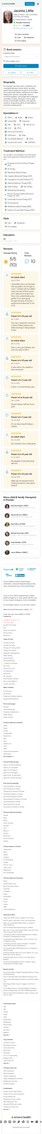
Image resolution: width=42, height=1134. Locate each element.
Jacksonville (7, 849)
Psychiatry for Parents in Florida (13, 807)
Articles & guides (8, 1084)
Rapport (6, 1032)
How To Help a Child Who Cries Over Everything (19, 920)
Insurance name (9, 53)
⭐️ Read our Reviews (10, 663)
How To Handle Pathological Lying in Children (18, 927)
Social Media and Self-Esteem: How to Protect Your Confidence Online (20, 940)
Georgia (6, 825)
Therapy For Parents (10, 650)
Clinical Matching (9, 661)
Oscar (5, 902)
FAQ (4, 628)
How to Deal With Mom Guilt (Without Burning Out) (20, 977)
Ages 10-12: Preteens (10, 770)
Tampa (5, 854)
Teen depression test (10, 1102)
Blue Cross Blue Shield (10, 886)
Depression (7, 736)
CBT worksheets (8, 1071)
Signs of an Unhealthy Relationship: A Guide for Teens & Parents (19, 924)
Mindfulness (7, 1022)
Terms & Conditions (9, 630)
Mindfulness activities (10, 1081)
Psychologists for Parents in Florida (15, 799)
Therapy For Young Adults (11, 648)
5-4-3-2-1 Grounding (10, 1055)
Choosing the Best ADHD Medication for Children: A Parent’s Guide (20, 949)
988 (31, 610)
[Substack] (36, 1121)
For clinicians (7, 676)
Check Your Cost (9, 668)
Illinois (5, 820)
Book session (22, 66)
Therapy (6, 707)
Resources (6, 673)
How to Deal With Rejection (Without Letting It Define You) (20, 980)
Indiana (5, 841)
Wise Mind (6, 1053)
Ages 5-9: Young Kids (10, 767)
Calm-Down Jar (8, 1061)
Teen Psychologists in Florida (12, 796)
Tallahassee (7, 870)
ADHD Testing (7, 655)
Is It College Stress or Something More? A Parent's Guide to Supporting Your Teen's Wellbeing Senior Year (20, 989)
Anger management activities (13, 1078)
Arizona (5, 833)
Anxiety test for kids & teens (12, 1091)
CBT (4, 1007)
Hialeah (5, 862)
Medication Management (11, 653)
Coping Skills (7, 733)
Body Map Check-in (9, 1045)
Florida (5, 815)
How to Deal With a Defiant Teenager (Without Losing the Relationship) (21, 973)
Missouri (6, 831)
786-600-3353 (8, 622)
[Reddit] (23, 1121)
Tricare (5, 904)
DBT (4, 1009)
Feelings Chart (8, 1058)
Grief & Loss (7, 743)
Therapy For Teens (9, 645)
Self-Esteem (7, 754)
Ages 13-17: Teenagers (10, 773)
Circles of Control (9, 1043)
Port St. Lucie (7, 865)
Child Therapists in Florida (11, 786)
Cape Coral (7, 867)
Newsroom (6, 635)
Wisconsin (6, 836)
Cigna (5, 894)
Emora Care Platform (10, 681)
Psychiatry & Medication (11, 712)
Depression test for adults (12, 1099)
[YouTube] (14, 1121)
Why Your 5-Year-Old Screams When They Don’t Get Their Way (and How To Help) (20, 931)
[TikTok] (18, 1121)
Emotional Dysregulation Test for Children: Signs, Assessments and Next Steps (19, 963)
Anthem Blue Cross (9, 883)
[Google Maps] (27, 1121)
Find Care (29, 4)
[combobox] (21, 56)
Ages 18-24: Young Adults (12, 775)
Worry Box (6, 1050)
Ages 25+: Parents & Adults (12, 778)
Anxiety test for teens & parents (13, 1094)
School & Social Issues (10, 751)
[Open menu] (37, 4)
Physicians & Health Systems (12, 696)
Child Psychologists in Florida (13, 794)
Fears (5, 741)
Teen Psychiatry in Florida (11, 804)
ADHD (5, 726)
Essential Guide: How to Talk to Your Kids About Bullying (19, 958)
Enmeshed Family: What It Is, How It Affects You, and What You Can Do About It (20, 954)
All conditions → (8, 756)
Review (13, 73)
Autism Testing (8, 658)
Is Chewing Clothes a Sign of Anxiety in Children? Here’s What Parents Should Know (19, 944)
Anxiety (5, 731)
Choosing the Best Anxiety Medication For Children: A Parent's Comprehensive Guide (20, 935)
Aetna (5, 881)
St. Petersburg (8, 860)
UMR (4, 907)
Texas (5, 818)
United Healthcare (9, 909)
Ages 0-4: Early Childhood (12, 765)
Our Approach (8, 671)
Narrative (6, 1030)
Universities (7, 694)
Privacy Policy (7, 633)
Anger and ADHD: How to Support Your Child (18, 918)
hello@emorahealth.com (11, 620)
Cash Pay (6, 889)
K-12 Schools (7, 691)
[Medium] (32, 1121)
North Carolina (8, 823)
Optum (5, 899)
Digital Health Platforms (11, 699)
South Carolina (8, 838)
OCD (5, 746)
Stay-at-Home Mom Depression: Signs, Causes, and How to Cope (20, 994)
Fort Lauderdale (8, 873)
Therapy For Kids (8, 643)
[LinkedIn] (9, 1121)
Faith (4, 738)
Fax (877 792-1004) (9, 625)
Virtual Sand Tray (8, 1048)
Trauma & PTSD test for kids (12, 1104)
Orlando (6, 857)
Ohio (5, 828)
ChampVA (6, 891)
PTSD (5, 749)
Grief (5, 1017)
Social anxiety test (9, 1096)
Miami (5, 852)
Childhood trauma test (10, 1107)
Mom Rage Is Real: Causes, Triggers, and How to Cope (19, 985)
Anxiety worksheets (9, 1076)
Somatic (6, 1027)
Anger (5, 728)
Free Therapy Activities (10, 679)
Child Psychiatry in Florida (11, 802)
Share (31, 73)
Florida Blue (7, 896)
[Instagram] (5, 1121)
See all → (6, 1035)
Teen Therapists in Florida (11, 789)
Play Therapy (7, 1025)
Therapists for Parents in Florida (13, 791)
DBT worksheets (8, 1073)
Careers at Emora (9, 684)
